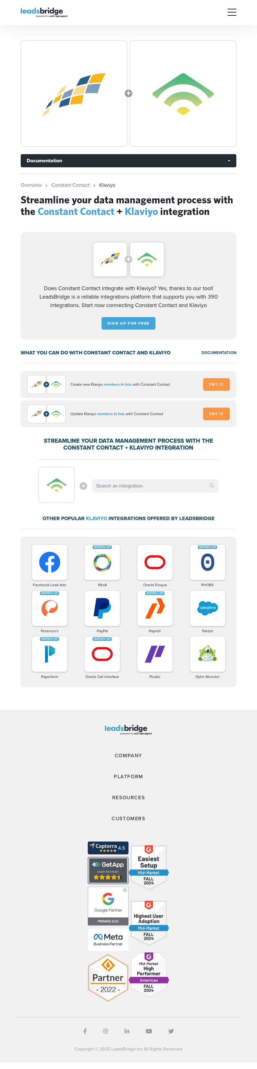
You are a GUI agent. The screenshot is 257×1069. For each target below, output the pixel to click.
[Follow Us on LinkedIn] (126, 1031)
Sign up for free (128, 323)
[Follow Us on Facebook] (85, 1031)
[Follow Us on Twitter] (171, 1031)
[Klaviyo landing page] (183, 93)
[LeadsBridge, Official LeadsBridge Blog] (44, 12)
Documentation (44, 160)
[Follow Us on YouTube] (149, 1031)
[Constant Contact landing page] (74, 93)
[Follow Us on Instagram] (105, 1031)
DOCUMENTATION (219, 353)
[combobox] (155, 486)
